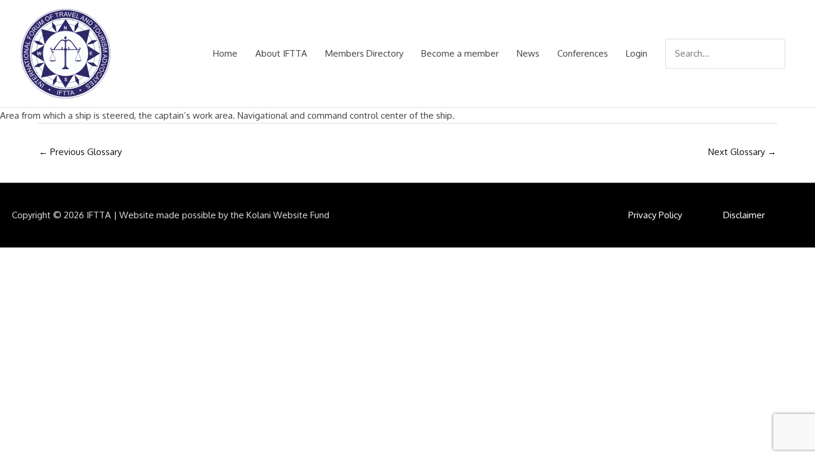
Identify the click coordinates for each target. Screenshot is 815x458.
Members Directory (364, 53)
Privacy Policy (655, 215)
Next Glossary (742, 151)
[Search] (777, 53)
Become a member (460, 53)
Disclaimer (744, 215)
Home (225, 53)
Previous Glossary (80, 151)
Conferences (582, 53)
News (528, 53)
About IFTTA (281, 53)
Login (636, 53)
